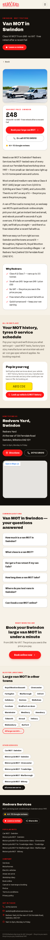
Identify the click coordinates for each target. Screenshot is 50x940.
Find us (5, 888)
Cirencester (36, 688)
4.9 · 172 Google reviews (17, 814)
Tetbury (34, 719)
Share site (33, 821)
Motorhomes (8, 867)
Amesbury (40, 712)
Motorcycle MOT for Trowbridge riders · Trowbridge (23, 844)
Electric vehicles (9, 870)
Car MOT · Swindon (13, 750)
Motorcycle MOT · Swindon (17, 757)
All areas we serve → (14, 788)
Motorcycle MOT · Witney (16, 782)
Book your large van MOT (23, 130)
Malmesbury (10, 725)
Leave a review (16, 47)
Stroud (22, 719)
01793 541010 (37, 453)
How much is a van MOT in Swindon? (19, 539)
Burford (25, 725)
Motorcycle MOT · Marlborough (19, 775)
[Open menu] (45, 4)
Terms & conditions (10, 892)
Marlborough (26, 694)
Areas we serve (9, 874)
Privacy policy (8, 896)
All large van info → (13, 731)
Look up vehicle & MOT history (26, 394)
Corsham (9, 706)
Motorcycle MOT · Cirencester (18, 763)
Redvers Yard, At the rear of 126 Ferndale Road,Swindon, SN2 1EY (24, 916)
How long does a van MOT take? (22, 577)
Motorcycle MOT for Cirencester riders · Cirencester (24, 841)
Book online (7, 881)
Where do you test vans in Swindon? (19, 590)
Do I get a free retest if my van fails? (22, 565)
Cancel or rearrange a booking (15, 885)
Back (7, 62)
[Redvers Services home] (11, 4)
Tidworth (9, 719)
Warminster (10, 712)
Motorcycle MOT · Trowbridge (18, 769)
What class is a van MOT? (19, 552)
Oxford (40, 694)
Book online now (23, 655)
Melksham (36, 700)
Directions (14, 453)
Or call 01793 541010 (27, 138)
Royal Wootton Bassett (15, 688)
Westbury (25, 712)
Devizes (22, 700)
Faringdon (9, 694)
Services (6, 863)
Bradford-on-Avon (27, 706)
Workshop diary (9, 877)
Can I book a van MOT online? (21, 602)
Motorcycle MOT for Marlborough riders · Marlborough (24, 848)
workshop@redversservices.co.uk (19, 911)
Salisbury (9, 700)
